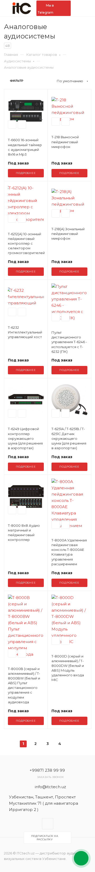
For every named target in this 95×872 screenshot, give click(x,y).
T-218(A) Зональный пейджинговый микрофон (68, 233)
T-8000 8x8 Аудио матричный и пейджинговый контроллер (24, 532)
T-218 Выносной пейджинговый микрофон (65, 142)
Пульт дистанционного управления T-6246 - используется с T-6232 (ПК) (69, 342)
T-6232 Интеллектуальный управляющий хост (25, 332)
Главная (11, 54)
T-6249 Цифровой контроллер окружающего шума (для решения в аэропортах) (25, 438)
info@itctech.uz (50, 786)
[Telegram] (47, 823)
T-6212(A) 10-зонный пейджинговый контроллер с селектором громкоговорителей (26, 243)
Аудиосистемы (17, 61)
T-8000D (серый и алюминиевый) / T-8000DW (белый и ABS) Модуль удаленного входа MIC (67, 668)
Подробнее (26, 173)
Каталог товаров (41, 54)
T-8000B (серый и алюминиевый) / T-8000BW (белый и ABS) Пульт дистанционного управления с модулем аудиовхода (24, 685)
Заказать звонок (50, 777)
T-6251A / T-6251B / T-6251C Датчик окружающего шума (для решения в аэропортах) (68, 438)
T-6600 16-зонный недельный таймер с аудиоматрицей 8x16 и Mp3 (25, 147)
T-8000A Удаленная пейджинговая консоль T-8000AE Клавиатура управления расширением (69, 552)
